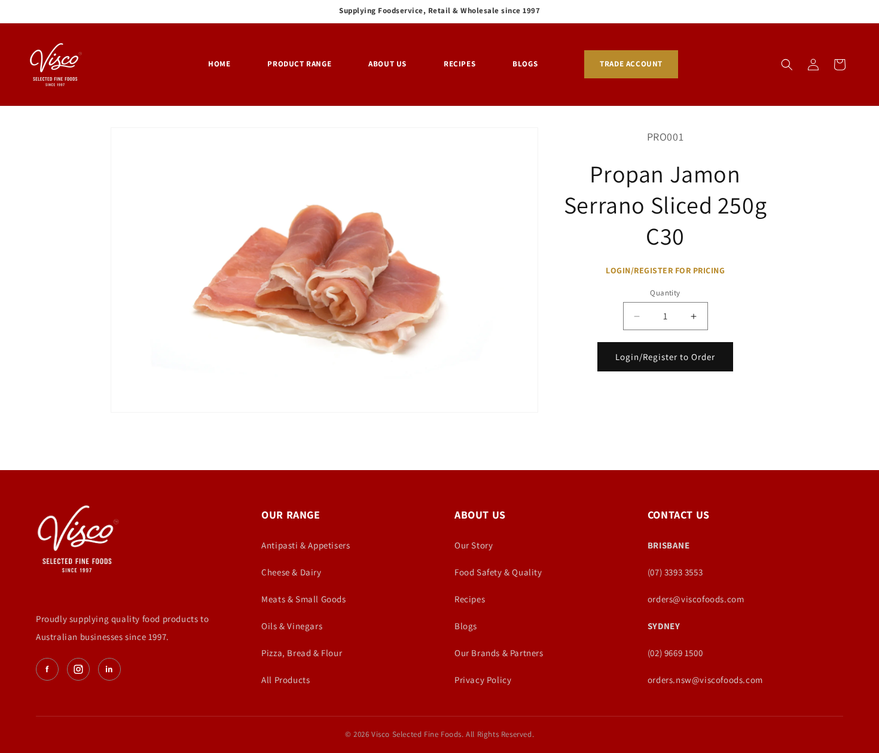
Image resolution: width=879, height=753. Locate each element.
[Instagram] (78, 669)
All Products (285, 679)
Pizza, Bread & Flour (301, 653)
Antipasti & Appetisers (305, 545)
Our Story (473, 545)
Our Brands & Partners (499, 653)
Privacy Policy (482, 679)
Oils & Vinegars (291, 626)
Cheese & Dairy (291, 572)
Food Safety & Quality (498, 572)
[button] (787, 64)
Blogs (465, 626)
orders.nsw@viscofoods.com (705, 679)
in (109, 669)
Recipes (469, 599)
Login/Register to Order (665, 356)
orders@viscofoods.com (696, 599)
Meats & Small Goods (303, 599)
